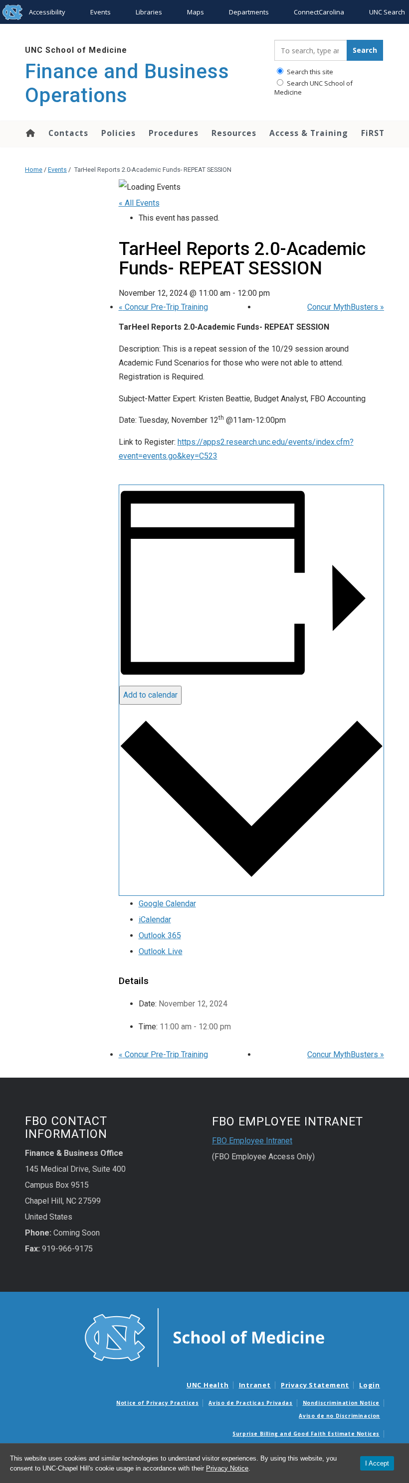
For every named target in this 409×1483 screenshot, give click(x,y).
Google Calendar (167, 903)
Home (29, 133)
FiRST (373, 132)
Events (100, 11)
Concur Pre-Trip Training (163, 307)
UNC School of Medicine (76, 50)
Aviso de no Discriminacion (339, 1415)
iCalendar (155, 919)
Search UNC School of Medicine (313, 88)
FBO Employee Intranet (252, 1140)
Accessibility (47, 11)
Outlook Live (161, 951)
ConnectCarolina (319, 11)
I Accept (377, 1463)
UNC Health (208, 1384)
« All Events (139, 203)
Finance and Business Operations (127, 83)
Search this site (309, 71)
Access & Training (308, 132)
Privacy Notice (227, 1468)
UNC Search (387, 11)
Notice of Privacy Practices (157, 1402)
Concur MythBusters (345, 307)
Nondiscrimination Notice (341, 1402)
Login (369, 1384)
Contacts (68, 132)
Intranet (255, 1384)
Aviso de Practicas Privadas (250, 1402)
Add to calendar (150, 695)
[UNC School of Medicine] (204, 1337)
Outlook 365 (160, 935)
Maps (195, 11)
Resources (233, 132)
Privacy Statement (315, 1384)
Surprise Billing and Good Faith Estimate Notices (306, 1433)
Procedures (174, 132)
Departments (249, 11)
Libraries (149, 11)
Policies (118, 132)
